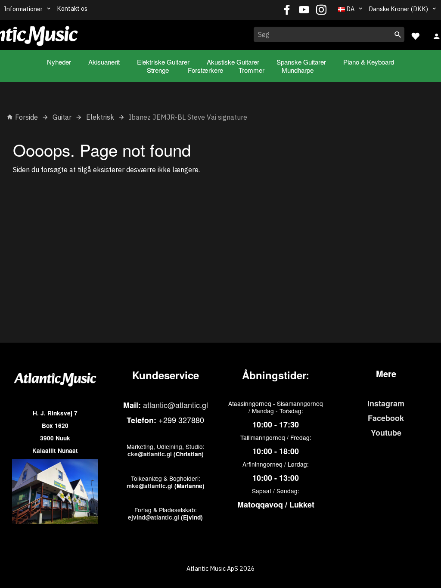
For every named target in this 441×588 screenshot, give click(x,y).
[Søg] (398, 34)
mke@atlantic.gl (150, 486)
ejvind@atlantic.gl (153, 517)
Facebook (386, 418)
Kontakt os (72, 8)
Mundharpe (298, 69)
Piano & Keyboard (368, 61)
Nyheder (59, 61)
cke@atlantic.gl (149, 454)
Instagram (385, 403)
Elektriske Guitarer (163, 61)
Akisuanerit (104, 61)
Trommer (251, 69)
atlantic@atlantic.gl (175, 404)
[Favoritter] (415, 35)
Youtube (386, 432)
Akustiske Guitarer (233, 61)
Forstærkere (205, 69)
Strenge (158, 69)
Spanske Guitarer (301, 61)
